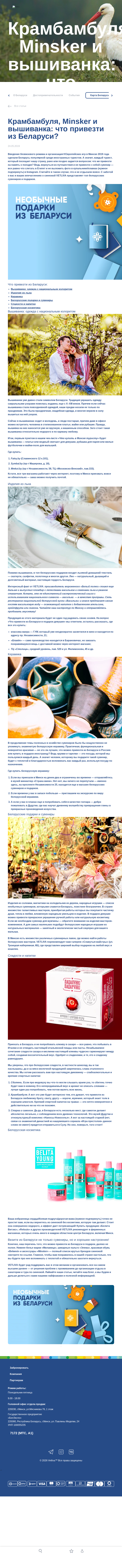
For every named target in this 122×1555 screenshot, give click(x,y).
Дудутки (33, 805)
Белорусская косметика (25, 307)
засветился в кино (84, 632)
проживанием (66, 1268)
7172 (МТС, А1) (21, 1433)
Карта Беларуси (99, 95)
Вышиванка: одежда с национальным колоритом (41, 289)
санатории (14, 1272)
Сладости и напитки (23, 303)
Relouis (24, 1229)
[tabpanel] (61, 1314)
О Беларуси (20, 95)
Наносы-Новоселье (56, 1117)
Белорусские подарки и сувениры (32, 300)
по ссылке (26, 1255)
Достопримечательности (48, 95)
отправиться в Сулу (54, 1125)
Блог (91, 1272)
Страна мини (42, 781)
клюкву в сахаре (66, 1044)
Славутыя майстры (95, 942)
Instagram (32, 172)
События (74, 95)
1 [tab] (61, 1346)
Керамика (17, 296)
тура (26, 1272)
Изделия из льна (21, 292)
